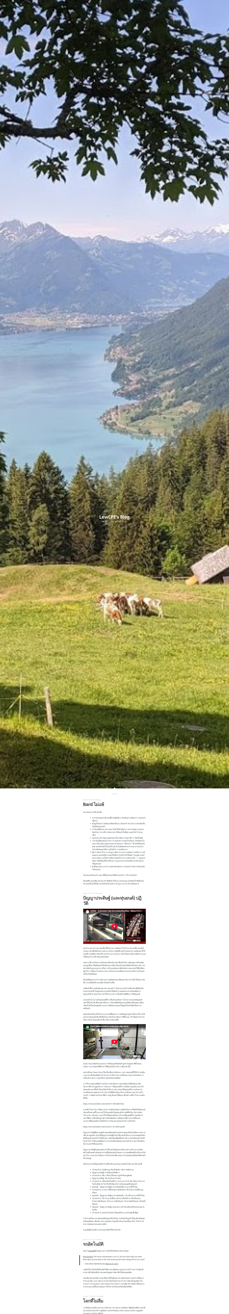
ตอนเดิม (92, 1251)
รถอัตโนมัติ (93, 1244)
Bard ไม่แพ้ (93, 804)
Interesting (137, 3)
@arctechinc (88, 1256)
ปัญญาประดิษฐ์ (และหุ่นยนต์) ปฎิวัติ (112, 900)
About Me (129, 3)
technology (97, 800)
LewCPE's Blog (114, 517)
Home (121, 3)
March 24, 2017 (111, 1264)
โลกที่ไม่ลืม (93, 1301)
